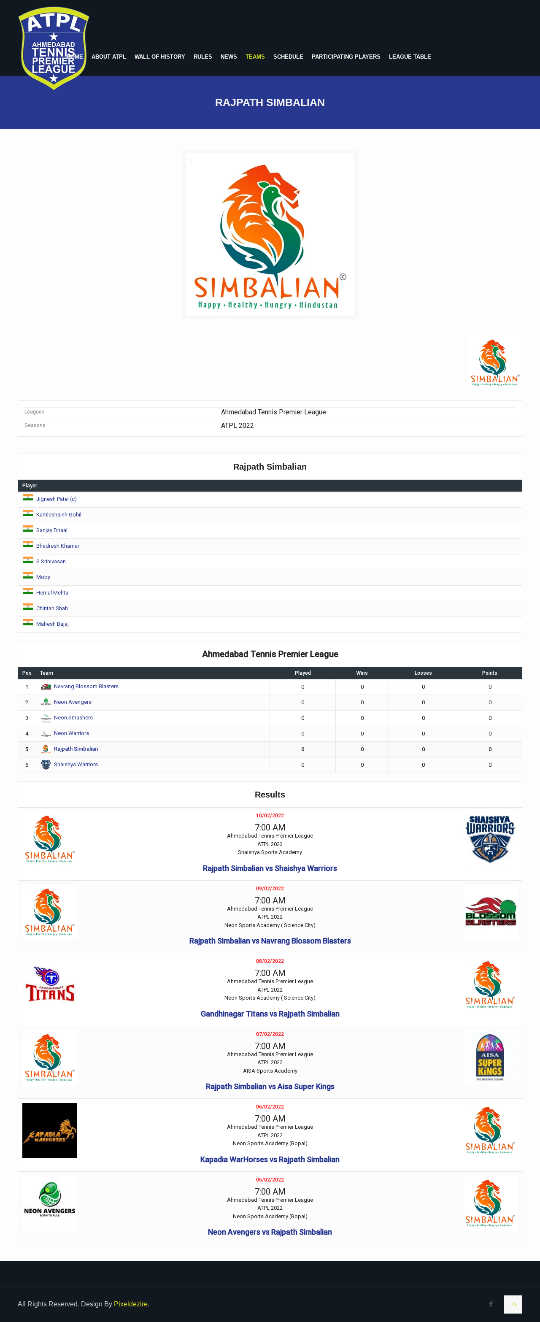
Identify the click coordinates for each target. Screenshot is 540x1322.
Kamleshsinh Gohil (58, 514)
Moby (43, 577)
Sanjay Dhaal (52, 530)
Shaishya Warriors (76, 764)
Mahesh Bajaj (52, 624)
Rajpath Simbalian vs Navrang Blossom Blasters (270, 940)
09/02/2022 (270, 889)
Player (29, 486)
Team (46, 673)
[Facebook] (491, 1304)
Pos (27, 673)
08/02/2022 (270, 961)
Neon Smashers (73, 717)
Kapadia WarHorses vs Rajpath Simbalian (270, 1159)
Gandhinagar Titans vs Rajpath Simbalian (270, 1013)
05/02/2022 (270, 1180)
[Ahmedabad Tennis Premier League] (54, 48)
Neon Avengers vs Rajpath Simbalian (270, 1231)
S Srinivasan (51, 561)
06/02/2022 (270, 1107)
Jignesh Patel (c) (56, 499)
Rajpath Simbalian (76, 749)
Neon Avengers (73, 702)
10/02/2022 (270, 816)
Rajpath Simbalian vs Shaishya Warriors (270, 868)
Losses (423, 673)
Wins (362, 673)
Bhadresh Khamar (57, 546)
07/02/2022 (270, 1034)
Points (489, 673)
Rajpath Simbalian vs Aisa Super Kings (270, 1086)
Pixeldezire (131, 1304)
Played (303, 673)
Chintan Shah (52, 608)
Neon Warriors (71, 733)
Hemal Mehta (52, 592)
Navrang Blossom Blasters (86, 686)
